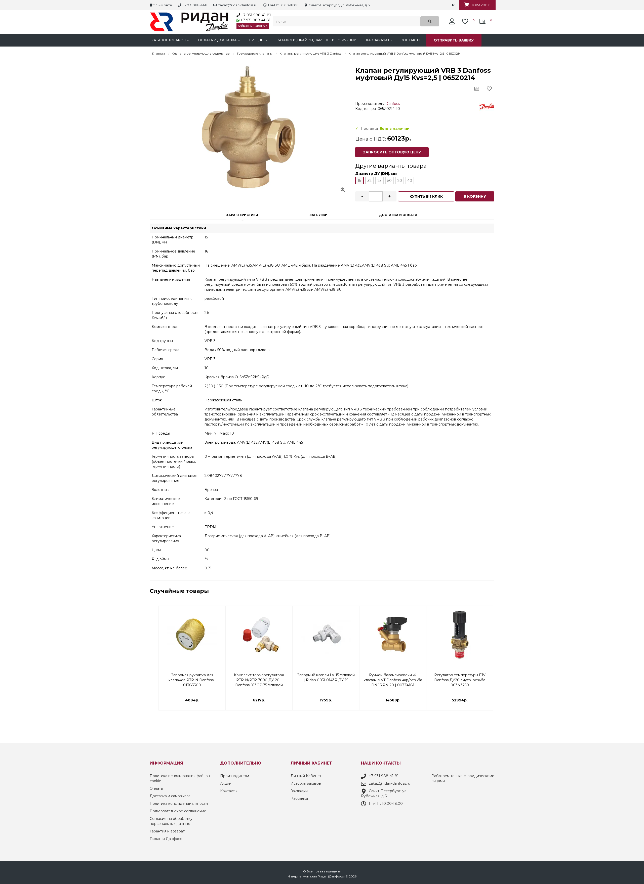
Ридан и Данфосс (166, 838)
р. (454, 5)
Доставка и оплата (398, 215)
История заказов (306, 783)
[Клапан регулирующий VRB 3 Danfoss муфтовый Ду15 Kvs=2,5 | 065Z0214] (248, 127)
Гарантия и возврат (167, 831)
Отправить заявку (454, 40)
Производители (234, 776)
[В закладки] (219, 612)
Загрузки (319, 215)
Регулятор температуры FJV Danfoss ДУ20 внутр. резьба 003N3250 (460, 678)
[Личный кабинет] (453, 21)
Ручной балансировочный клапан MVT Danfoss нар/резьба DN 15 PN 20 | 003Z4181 (393, 678)
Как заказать (379, 40)
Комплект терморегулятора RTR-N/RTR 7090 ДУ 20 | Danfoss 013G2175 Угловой (259, 678)
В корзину (475, 196)
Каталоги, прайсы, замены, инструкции (317, 40)
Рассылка (299, 798)
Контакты (410, 40)
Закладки (299, 791)
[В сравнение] (219, 622)
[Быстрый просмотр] (219, 633)
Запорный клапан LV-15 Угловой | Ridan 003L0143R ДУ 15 (326, 677)
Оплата (156, 788)
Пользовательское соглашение (178, 811)
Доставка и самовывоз (170, 796)
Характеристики (242, 215)
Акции (225, 783)
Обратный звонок (252, 25)
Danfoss (392, 103)
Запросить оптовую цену (392, 152)
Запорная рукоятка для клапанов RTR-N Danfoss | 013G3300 (192, 678)
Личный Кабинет (306, 776)
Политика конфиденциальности (179, 803)
